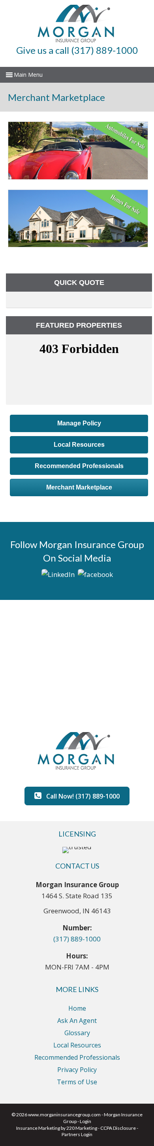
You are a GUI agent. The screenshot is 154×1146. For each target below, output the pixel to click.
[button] (79, 423)
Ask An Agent (77, 1020)
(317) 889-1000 (77, 938)
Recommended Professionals (77, 1057)
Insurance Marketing (38, 1128)
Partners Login (77, 1134)
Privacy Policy (77, 1069)
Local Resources (77, 1045)
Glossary (77, 1032)
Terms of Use (77, 1082)
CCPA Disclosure (118, 1128)
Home (77, 1008)
